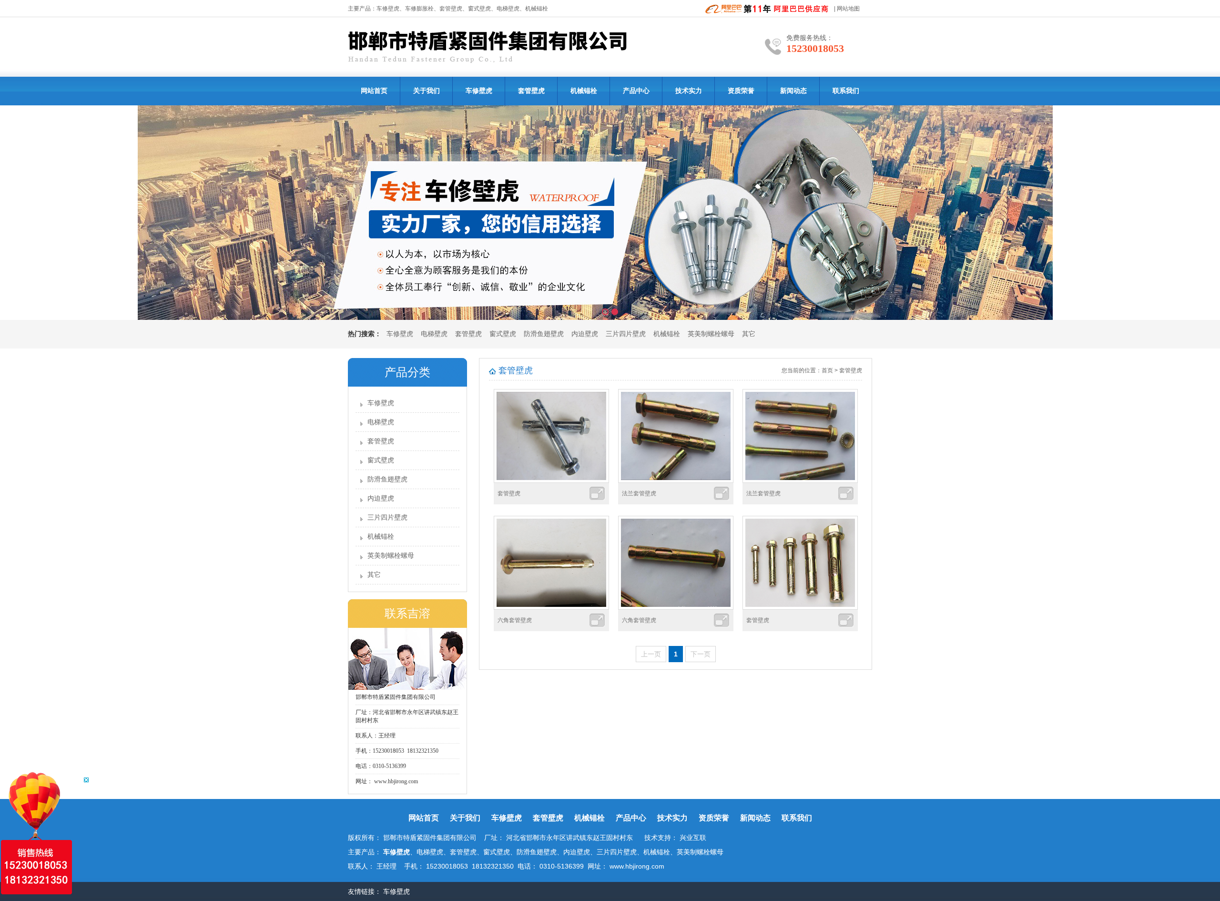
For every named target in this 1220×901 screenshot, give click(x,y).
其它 (748, 334)
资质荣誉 (741, 90)
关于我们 (426, 90)
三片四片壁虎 (626, 334)
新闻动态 (793, 90)
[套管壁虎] (551, 481)
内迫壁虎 (584, 334)
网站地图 (848, 8)
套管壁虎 (450, 8)
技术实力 (688, 90)
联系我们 (846, 90)
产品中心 (636, 90)
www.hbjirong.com (395, 781)
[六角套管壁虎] (551, 607)
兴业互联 (693, 837)
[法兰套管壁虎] (675, 481)
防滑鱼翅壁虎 (544, 334)
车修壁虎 (387, 8)
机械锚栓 (583, 90)
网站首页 (374, 90)
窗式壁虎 (502, 334)
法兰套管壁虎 (639, 493)
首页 (827, 370)
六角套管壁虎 (515, 620)
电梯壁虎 (434, 334)
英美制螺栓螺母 (711, 334)
